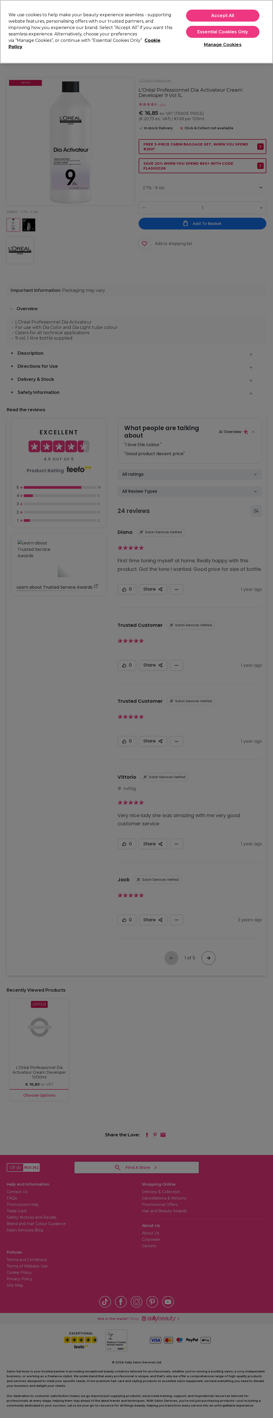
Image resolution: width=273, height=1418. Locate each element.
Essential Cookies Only (222, 31)
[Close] (264, 31)
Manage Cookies (223, 44)
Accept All (222, 15)
